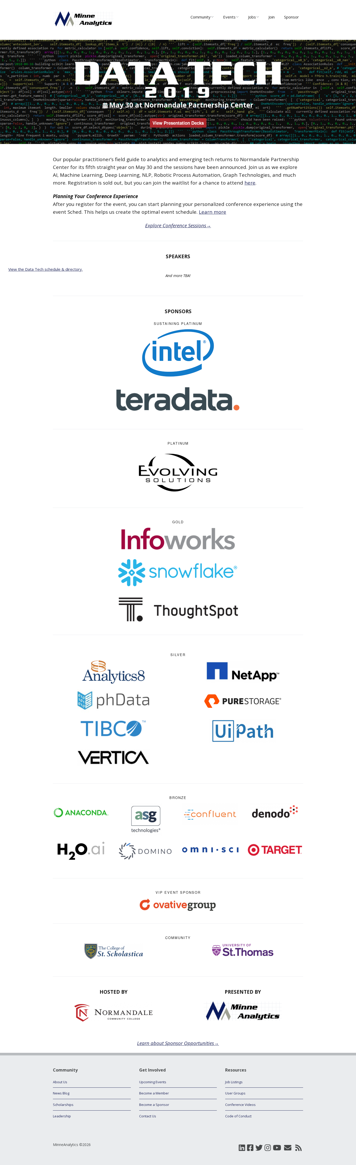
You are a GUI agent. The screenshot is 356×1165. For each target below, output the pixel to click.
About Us (60, 1082)
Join (271, 17)
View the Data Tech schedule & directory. (45, 269)
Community (201, 17)
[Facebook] (250, 1148)
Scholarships (63, 1104)
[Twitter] (259, 1148)
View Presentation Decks (178, 123)
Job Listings (234, 1082)
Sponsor (291, 17)
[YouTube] (277, 1148)
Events (229, 17)
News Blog (61, 1093)
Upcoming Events (152, 1082)
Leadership (62, 1116)
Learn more (212, 212)
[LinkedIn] (242, 1148)
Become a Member (154, 1093)
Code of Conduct (238, 1116)
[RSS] (298, 1148)
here (249, 182)
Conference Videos (240, 1104)
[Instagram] (268, 1148)
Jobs (252, 17)
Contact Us (147, 1116)
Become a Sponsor (154, 1104)
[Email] (287, 1148)
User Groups (235, 1093)
